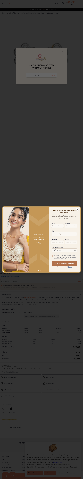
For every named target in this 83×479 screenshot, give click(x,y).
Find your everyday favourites (64, 263)
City (53, 231)
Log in (70, 267)
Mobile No (54, 239)
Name (53, 223)
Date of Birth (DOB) (57, 247)
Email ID (67, 239)
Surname (67, 223)
